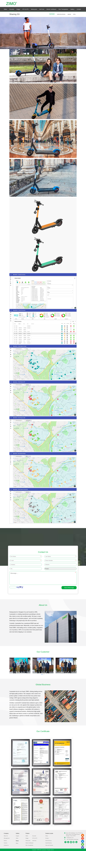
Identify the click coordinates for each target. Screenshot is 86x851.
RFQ (74, 14)
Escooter (11, 9)
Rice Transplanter (63, 9)
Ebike (5, 9)
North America (48, 840)
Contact (79, 9)
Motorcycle (34, 9)
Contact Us (6, 845)
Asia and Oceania (49, 845)
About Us (6, 835)
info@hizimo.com (70, 837)
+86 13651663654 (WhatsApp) (72, 839)
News (17, 840)
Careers (5, 842)
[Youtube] (71, 842)
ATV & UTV (25, 9)
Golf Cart (41, 9)
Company (6, 833)
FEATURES (52, 14)
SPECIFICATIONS (61, 14)
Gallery (72, 9)
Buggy (18, 9)
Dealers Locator (49, 833)
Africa (46, 835)
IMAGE (69, 14)
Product (27, 833)
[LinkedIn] (76, 842)
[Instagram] (74, 842)
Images (17, 835)
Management (6, 838)
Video (17, 838)
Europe (47, 838)
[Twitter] (68, 842)
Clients (5, 840)
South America (48, 842)
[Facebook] (65, 842)
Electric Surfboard (51, 9)
